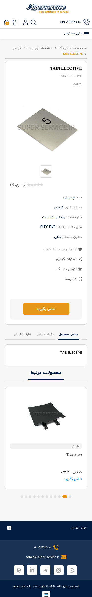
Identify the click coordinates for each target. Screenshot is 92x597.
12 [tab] (22, 496)
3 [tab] (59, 496)
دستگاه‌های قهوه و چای (39, 47)
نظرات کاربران (22, 335)
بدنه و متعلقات (53, 217)
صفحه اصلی (80, 47)
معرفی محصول (68, 335)
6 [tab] (47, 496)
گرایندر (17, 47)
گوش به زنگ (67, 269)
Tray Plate (74, 454)
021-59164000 (42, 547)
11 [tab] (26, 496)
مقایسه (71, 279)
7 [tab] (42, 496)
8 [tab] (38, 496)
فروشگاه (63, 47)
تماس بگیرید (46, 309)
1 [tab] (70, 496)
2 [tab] (64, 496)
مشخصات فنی (45, 335)
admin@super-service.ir (43, 557)
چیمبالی (69, 197)
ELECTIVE (48, 227)
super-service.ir (22, 586)
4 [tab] (55, 496)
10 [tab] (30, 496)
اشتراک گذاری (66, 259)
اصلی (58, 237)
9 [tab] (34, 496)
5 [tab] (51, 496)
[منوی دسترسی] (86, 34)
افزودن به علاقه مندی (60, 249)
